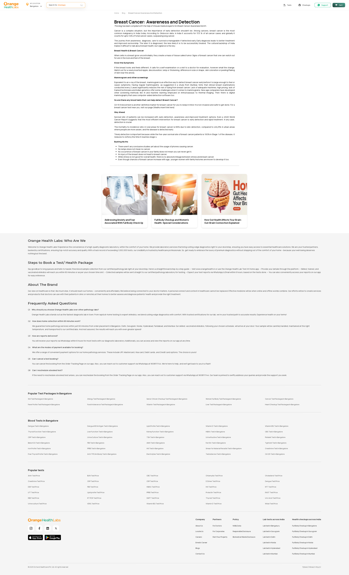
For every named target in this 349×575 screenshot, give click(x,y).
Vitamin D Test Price (213, 503)
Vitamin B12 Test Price (155, 503)
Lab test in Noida (269, 542)
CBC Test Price (152, 476)
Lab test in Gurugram (271, 531)
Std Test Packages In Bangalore (40, 399)
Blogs (197, 548)
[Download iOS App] (36, 538)
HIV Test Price (211, 487)
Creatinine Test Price (36, 481)
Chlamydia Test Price (214, 476)
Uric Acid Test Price (272, 498)
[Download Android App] (53, 538)
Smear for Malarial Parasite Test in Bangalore (223, 448)
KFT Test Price (270, 487)
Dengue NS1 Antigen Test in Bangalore (102, 426)
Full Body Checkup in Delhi (302, 537)
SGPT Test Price (153, 498)
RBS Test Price (33, 498)
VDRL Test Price (93, 503)
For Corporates (218, 531)
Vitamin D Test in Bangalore (217, 426)
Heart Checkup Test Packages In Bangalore (282, 404)
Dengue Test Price (272, 481)
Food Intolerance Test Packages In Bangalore (105, 404)
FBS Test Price (92, 487)
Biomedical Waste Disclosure (244, 537)
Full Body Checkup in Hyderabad (304, 548)
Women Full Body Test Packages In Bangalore (223, 399)
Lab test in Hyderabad (271, 548)
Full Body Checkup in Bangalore (304, 526)
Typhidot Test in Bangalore (275, 443)
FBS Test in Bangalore (95, 443)
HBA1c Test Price (153, 487)
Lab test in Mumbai (270, 554)
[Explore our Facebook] (39, 528)
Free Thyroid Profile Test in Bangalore (42, 454)
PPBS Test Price (152, 492)
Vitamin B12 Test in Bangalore (276, 426)
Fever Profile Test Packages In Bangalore (44, 404)
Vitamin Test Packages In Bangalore (161, 404)
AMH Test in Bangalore (156, 443)
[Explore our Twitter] (56, 528)
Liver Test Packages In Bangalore (219, 404)
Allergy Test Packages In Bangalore (101, 399)
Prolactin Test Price (213, 492)
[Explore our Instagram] (31, 528)
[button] (34, 5)
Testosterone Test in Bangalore (218, 454)
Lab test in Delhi (269, 537)
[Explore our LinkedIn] (48, 528)
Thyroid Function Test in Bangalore (42, 432)
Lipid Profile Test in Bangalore (158, 426)
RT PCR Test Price (94, 498)
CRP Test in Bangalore (36, 437)
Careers (198, 537)
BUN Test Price (93, 476)
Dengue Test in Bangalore (38, 426)
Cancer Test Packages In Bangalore (279, 399)
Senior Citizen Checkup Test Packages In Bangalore (167, 399)
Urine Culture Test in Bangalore (99, 437)
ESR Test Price (33, 487)
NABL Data (237, 526)
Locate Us (199, 531)
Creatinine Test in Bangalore (276, 448)
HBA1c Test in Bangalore (215, 432)
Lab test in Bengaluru (271, 526)
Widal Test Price (271, 503)
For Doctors (217, 526)
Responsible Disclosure (242, 531)
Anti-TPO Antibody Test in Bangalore (101, 454)
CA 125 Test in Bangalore (275, 454)
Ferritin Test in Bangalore (216, 443)
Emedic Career (201, 542)
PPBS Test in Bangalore (96, 448)
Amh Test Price (34, 476)
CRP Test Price (93, 481)
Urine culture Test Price (37, 503)
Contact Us (199, 554)
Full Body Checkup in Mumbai (303, 554)
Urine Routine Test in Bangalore (218, 437)
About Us (199, 526)
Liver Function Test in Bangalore (99, 432)
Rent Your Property (220, 537)
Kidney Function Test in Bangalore (160, 432)
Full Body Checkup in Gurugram (304, 531)
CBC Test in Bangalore (274, 432)
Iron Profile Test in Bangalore (39, 448)
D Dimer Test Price (213, 481)
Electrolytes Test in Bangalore (158, 454)
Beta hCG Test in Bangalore (39, 443)
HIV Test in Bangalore (155, 448)
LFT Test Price (33, 492)
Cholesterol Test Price (273, 476)
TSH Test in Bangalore (155, 437)
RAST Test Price (271, 492)
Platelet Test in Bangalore (275, 437)
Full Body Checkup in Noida (302, 542)
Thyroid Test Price (213, 498)
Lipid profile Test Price (95, 492)
